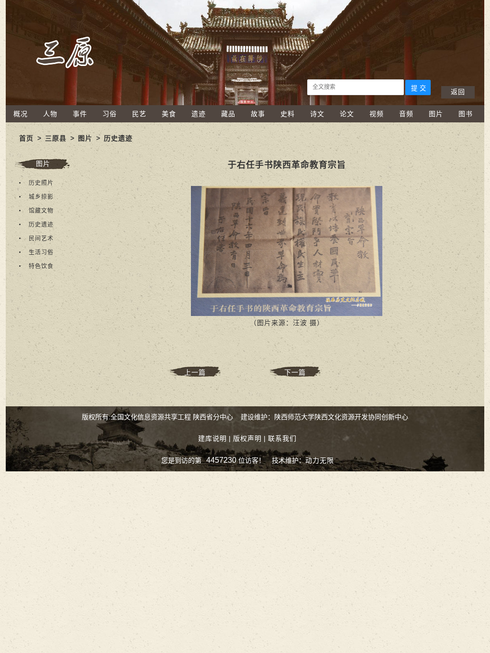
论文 (347, 114)
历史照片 (41, 183)
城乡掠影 (41, 197)
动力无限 (319, 460)
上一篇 (195, 372)
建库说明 (212, 438)
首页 (26, 138)
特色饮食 (41, 266)
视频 (376, 114)
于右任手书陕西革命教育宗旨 (287, 165)
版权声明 (247, 438)
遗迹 (198, 114)
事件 (80, 114)
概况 (20, 114)
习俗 (109, 114)
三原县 (56, 138)
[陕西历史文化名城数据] (245, 103)
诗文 (317, 114)
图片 (436, 114)
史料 (287, 114)
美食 (169, 114)
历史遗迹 (118, 138)
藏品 (228, 114)
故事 (258, 114)
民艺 (139, 114)
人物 (50, 114)
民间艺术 (41, 238)
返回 (458, 92)
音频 (406, 114)
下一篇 (295, 372)
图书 (465, 114)
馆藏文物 (41, 210)
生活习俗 (41, 252)
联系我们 (282, 438)
